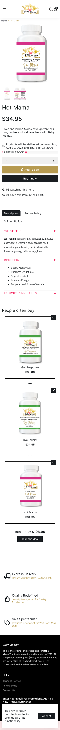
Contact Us (9, 690)
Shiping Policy (13, 221)
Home (4, 20)
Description (11, 213)
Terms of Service (12, 681)
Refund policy (10, 685)
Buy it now (30, 178)
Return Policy (33, 213)
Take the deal (30, 539)
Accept (46, 716)
